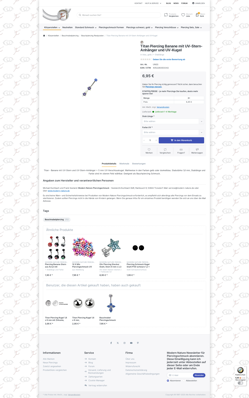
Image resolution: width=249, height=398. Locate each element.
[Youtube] (131, 343)
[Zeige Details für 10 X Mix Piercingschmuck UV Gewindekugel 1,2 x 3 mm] (83, 247)
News (176, 3)
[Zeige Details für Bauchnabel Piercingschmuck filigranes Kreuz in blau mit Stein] (111, 303)
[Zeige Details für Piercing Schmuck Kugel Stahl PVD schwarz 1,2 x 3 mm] (138, 247)
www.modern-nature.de (59, 190)
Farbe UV (146, 127)
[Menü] (244, 367)
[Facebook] (111, 343)
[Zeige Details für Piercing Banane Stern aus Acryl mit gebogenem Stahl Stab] (56, 247)
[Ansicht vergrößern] (90, 87)
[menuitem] (52, 27)
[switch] (240, 383)
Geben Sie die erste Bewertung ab (169, 59)
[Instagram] (124, 343)
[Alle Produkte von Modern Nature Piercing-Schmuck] (141, 42)
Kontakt (138, 3)
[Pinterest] (138, 343)
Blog (168, 3)
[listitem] (90, 87)
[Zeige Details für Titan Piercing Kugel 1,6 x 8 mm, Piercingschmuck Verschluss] (83, 303)
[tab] (109, 163)
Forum (184, 3)
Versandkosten (163, 107)
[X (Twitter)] (118, 343)
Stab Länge (147, 116)
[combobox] (119, 15)
